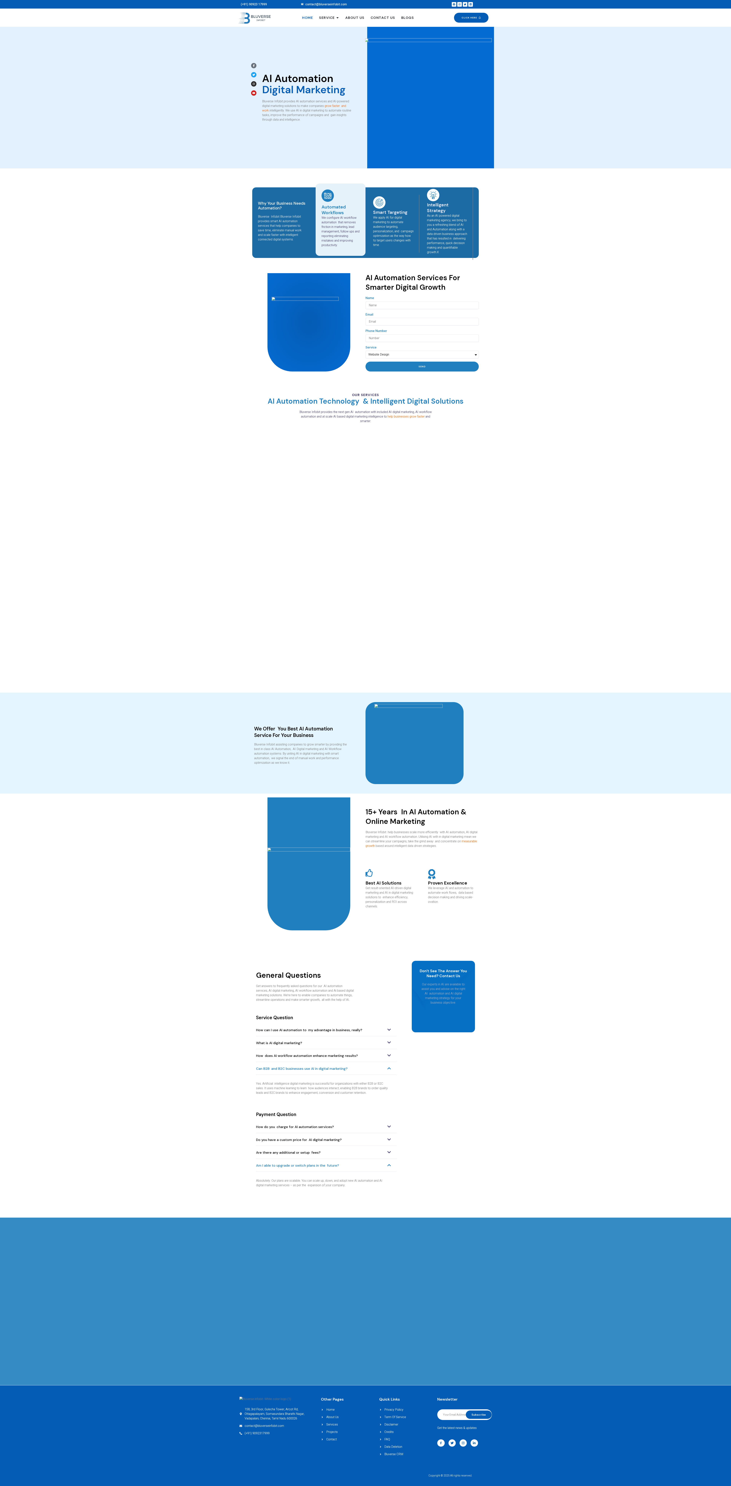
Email (369, 314)
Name (370, 298)
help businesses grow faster (406, 416)
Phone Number (376, 331)
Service (371, 347)
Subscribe (479, 1414)
